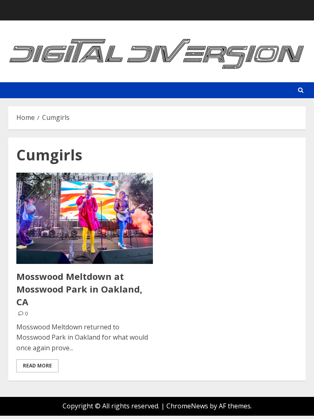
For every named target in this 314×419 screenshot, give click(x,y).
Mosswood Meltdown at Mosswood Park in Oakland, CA (79, 289)
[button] (301, 90)
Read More (37, 365)
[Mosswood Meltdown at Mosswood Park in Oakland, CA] (84, 218)
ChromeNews (187, 405)
